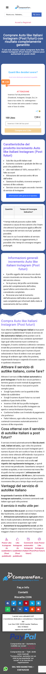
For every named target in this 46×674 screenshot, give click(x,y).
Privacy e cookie (28, 648)
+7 (37, 111)
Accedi (18, 22)
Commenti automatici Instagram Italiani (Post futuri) (28, 548)
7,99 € (37, 117)
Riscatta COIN (23, 597)
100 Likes (10, 118)
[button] (7, 7)
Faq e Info (23, 587)
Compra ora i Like (23, 130)
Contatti (23, 592)
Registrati (27, 22)
